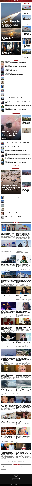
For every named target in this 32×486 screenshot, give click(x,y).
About (3, 481)
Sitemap (9, 481)
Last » (23, 461)
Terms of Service (23, 481)
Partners (19, 481)
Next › (21, 461)
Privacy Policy (28, 481)
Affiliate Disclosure (13, 481)
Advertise (6, 481)
